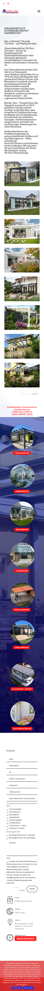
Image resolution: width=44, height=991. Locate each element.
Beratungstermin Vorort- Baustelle (22, 835)
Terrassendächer (15, 809)
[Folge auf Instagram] (8, 3)
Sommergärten (14, 812)
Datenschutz (28, 988)
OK (13, 988)
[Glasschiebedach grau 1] (22, 358)
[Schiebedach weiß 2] (22, 272)
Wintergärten (14, 814)
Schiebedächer (14, 817)
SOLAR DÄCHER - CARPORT (22, 689)
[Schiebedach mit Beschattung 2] (22, 185)
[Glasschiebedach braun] (22, 301)
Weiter (35, 393)
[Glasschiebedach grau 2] (22, 387)
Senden (32, 889)
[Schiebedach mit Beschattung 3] (22, 214)
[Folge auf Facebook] (4, 3)
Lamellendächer (15, 823)
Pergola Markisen (15, 820)
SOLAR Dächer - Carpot (17, 825)
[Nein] (41, 976)
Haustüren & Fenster (17, 828)
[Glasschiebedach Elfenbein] (22, 329)
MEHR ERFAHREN (25, 938)
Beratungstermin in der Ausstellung (22, 838)
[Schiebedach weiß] (22, 243)
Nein (19, 988)
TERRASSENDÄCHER (22, 453)
